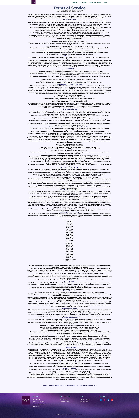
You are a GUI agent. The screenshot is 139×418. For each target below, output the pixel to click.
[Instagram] (104, 400)
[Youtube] (112, 400)
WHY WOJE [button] (83, 2)
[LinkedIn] (108, 400)
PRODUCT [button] (74, 2)
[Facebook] (101, 400)
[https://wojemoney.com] (33, 2)
